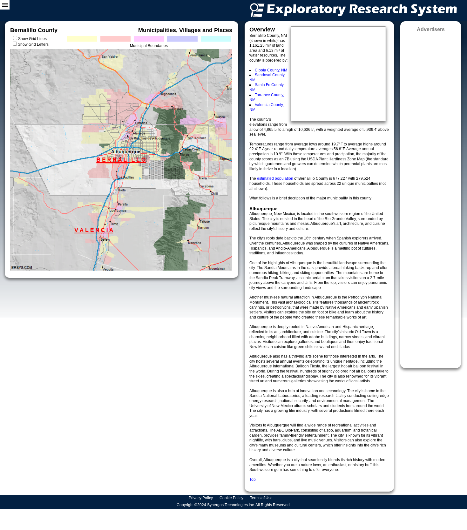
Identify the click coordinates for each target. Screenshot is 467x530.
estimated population (275, 178)
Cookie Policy (232, 498)
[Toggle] (5, 5)
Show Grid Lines (33, 39)
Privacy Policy (201, 498)
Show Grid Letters (33, 44)
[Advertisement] (430, 198)
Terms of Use (262, 498)
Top (252, 479)
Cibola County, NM (271, 70)
